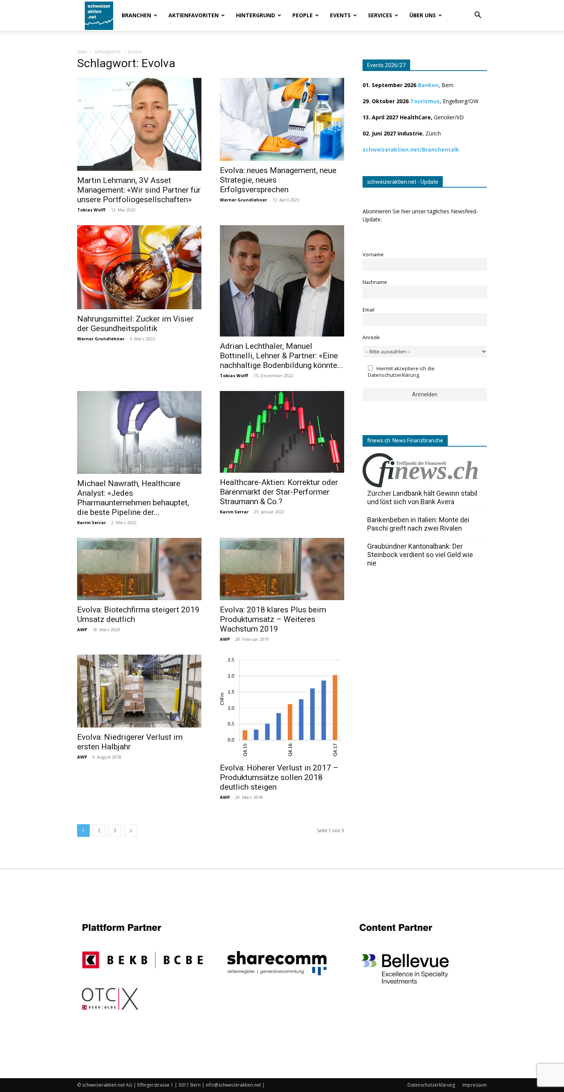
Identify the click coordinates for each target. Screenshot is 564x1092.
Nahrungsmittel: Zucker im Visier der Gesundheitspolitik (135, 323)
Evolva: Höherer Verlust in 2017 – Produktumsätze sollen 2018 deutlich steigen (279, 777)
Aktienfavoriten (193, 15)
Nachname (375, 282)
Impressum (474, 1085)
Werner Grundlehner (243, 200)
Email (368, 310)
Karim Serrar (91, 522)
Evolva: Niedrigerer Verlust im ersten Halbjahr (130, 741)
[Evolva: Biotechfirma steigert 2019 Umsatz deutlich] (139, 569)
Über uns (422, 15)
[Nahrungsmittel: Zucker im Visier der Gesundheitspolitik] (139, 267)
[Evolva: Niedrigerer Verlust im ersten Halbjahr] (139, 691)
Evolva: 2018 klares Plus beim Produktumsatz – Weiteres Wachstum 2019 (273, 619)
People (302, 15)
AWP (82, 629)
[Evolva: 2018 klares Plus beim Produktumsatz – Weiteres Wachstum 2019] (282, 569)
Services (380, 15)
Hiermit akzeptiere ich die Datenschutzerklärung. (401, 371)
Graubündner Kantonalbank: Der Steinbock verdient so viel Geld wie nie (420, 554)
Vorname (373, 254)
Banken (428, 85)
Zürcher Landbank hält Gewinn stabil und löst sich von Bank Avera (422, 497)
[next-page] (130, 830)
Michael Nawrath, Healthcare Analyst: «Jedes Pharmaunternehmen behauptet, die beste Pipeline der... (133, 498)
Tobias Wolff (91, 210)
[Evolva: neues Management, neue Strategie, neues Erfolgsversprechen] (282, 119)
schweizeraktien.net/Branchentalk (411, 149)
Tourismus (425, 101)
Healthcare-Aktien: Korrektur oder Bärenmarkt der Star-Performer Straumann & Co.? (279, 492)
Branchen (136, 15)
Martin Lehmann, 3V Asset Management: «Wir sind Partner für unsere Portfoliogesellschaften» (139, 190)
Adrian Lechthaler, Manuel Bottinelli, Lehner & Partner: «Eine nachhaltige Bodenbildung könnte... (281, 355)
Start (82, 51)
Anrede (371, 337)
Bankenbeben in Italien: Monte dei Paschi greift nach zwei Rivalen (418, 524)
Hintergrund (255, 15)
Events (340, 15)
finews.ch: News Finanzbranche (405, 440)
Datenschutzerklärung (431, 1085)
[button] (477, 16)
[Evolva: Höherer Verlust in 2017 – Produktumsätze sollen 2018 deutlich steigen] (282, 706)
